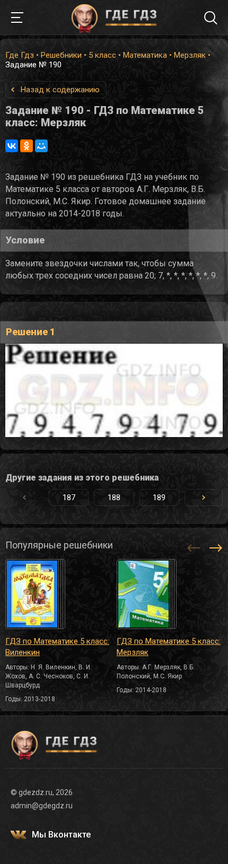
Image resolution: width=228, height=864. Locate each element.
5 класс (102, 55)
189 (159, 497)
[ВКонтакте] (11, 145)
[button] (204, 497)
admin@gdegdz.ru (42, 805)
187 (69, 497)
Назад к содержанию (60, 89)
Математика (145, 55)
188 (114, 497)
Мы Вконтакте (61, 835)
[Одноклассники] (26, 145)
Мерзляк (190, 55)
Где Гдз (19, 55)
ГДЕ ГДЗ (114, 17)
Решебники (61, 55)
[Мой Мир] (41, 145)
